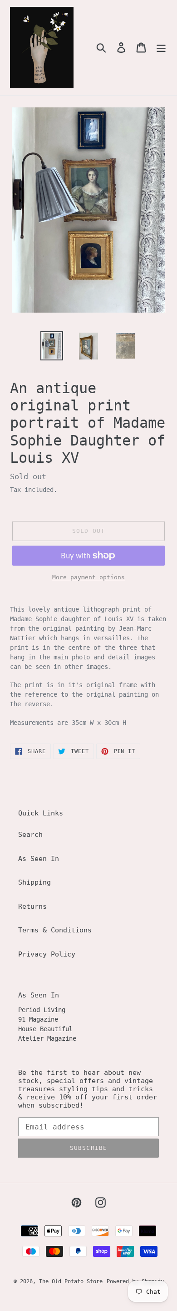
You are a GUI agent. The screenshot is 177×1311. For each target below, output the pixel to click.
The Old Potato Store (71, 1281)
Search (30, 834)
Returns (32, 906)
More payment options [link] (88, 577)
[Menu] (161, 48)
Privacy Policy (46, 954)
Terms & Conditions (55, 930)
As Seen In (38, 859)
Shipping (34, 882)
